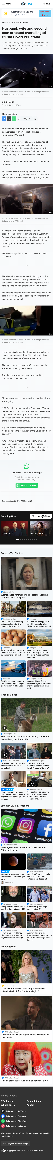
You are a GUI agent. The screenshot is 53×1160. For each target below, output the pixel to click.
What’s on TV (8, 1105)
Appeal (30, 1105)
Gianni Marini (8, 102)
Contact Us (45, 1133)
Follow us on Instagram (16, 1126)
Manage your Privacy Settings (15, 1144)
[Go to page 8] (32, 539)
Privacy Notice (32, 1133)
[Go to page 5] (26, 539)
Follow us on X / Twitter (16, 1111)
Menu (8, 3)
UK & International (19, 22)
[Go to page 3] (22, 539)
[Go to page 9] (34, 539)
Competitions (33, 1101)
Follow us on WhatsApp (16, 1121)
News (5, 22)
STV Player (7, 1101)
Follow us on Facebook (16, 1116)
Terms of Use (18, 1133)
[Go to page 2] (20, 539)
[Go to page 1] (17, 539)
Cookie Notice (7, 1136)
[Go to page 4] (24, 539)
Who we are (6, 1133)
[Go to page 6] (28, 539)
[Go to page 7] (30, 539)
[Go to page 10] (36, 539)
